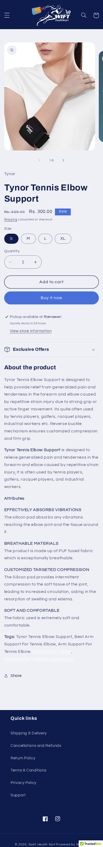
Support (18, 795)
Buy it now (52, 298)
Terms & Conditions (28, 770)
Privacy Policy (23, 783)
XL (62, 239)
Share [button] (16, 676)
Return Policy (23, 758)
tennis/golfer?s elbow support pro (38, 659)
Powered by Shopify (72, 844)
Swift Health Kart (42, 844)
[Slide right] (63, 160)
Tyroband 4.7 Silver (51, 651)
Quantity (12, 251)
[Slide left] (39, 160)
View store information (31, 331)
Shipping (10, 219)
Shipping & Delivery (29, 733)
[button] (7, 15)
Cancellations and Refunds (36, 746)
